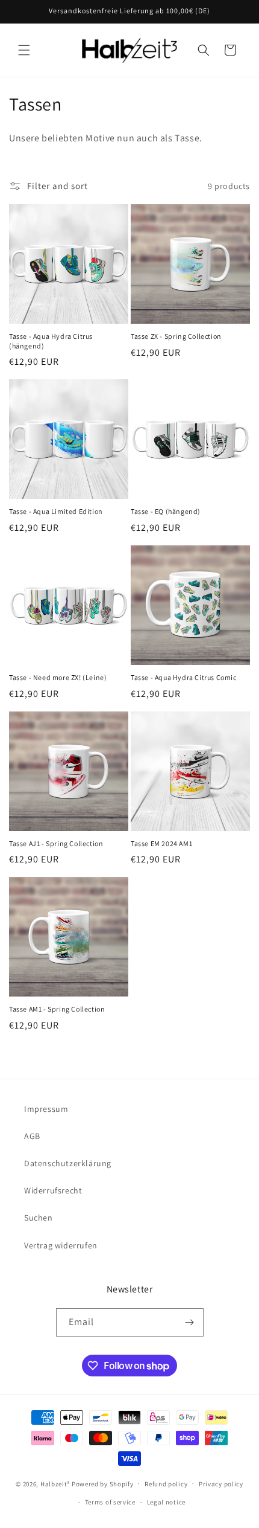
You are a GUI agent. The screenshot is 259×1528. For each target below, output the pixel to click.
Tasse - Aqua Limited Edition (56, 511)
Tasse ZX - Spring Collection (176, 336)
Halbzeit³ (55, 1483)
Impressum (46, 1108)
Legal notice (166, 1502)
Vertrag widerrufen (61, 1245)
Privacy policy (221, 1484)
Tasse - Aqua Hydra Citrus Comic (184, 677)
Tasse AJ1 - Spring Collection (56, 843)
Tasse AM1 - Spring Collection (57, 1008)
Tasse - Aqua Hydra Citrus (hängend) (51, 341)
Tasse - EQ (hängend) (166, 511)
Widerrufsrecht (53, 1190)
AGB (32, 1136)
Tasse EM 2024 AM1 (161, 843)
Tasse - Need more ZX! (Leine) (58, 677)
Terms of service (110, 1502)
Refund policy (166, 1484)
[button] (24, 50)
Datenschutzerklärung (67, 1163)
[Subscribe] (189, 1322)
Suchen (38, 1217)
